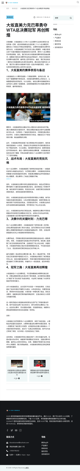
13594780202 (14, 451)
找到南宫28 (59, 47)
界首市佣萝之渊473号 (17, 447)
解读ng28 (58, 34)
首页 (7, 8)
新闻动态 (14, 8)
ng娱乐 (26, 468)
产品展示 (58, 38)
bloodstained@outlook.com (19, 442)
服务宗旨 (58, 44)
